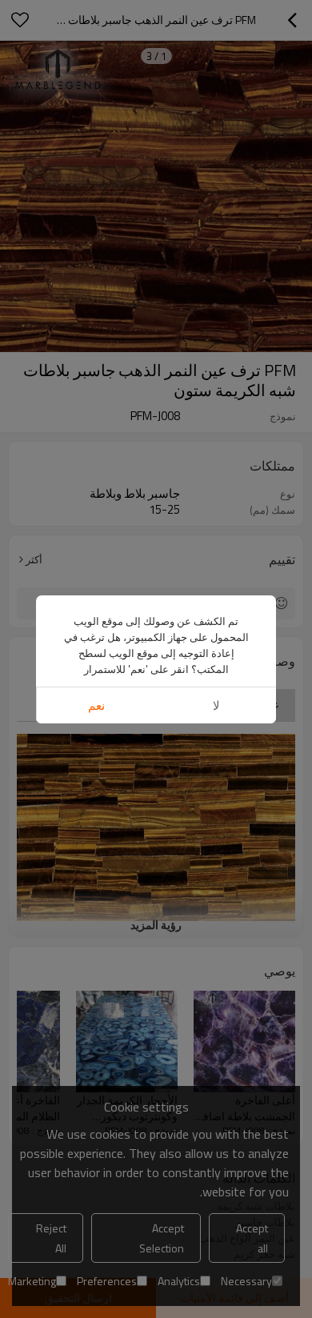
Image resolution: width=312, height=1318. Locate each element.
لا (216, 705)
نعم (96, 705)
